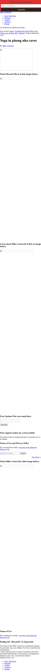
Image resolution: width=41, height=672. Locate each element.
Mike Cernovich (5, 12)
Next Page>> (36, 457)
